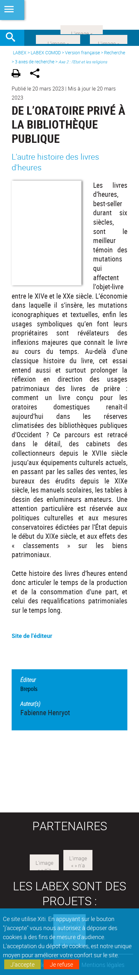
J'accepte (22, 964)
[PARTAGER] (37, 74)
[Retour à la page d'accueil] (69, 15)
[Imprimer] (18, 74)
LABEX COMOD (46, 52)
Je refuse (61, 964)
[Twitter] (108, 39)
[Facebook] (58, 39)
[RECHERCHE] (13, 38)
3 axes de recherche (34, 61)
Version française (82, 52)
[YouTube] (81, 29)
